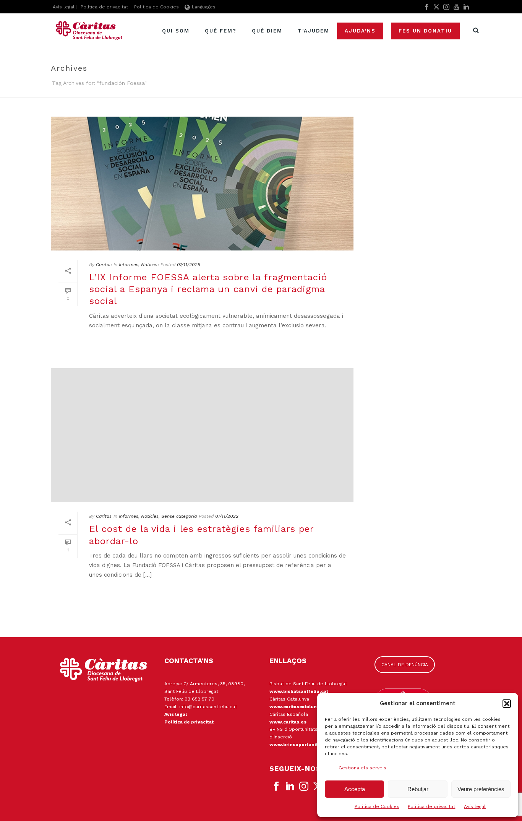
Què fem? (221, 31)
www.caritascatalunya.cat (300, 706)
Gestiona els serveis (362, 768)
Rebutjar (417, 789)
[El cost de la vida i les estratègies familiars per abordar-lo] (202, 435)
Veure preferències (480, 789)
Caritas (104, 264)
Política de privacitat (431, 806)
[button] (507, 703)
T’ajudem (313, 31)
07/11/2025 (188, 264)
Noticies (150, 264)
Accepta (354, 789)
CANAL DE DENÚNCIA (404, 664)
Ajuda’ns (360, 31)
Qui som (176, 31)
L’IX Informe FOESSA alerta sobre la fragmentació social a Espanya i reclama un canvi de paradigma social (208, 289)
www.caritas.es (287, 722)
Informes (128, 264)
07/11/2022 (226, 516)
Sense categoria (179, 516)
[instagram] (303, 787)
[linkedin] (290, 787)
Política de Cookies (377, 806)
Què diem (267, 31)
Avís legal (475, 806)
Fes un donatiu (425, 31)
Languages (204, 7)
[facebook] (276, 787)
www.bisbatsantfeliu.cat (298, 691)
